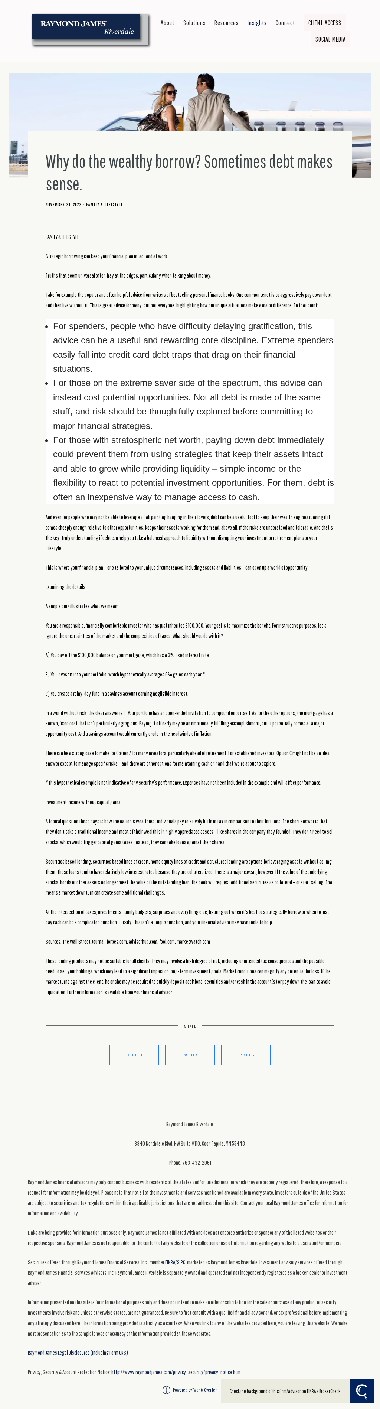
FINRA (170, 1262)
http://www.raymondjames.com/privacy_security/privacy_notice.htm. (176, 1372)
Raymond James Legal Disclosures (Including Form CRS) (78, 1352)
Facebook (134, 1054)
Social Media (330, 39)
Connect (285, 22)
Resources (226, 22)
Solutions (194, 22)
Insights (257, 22)
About (167, 22)
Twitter (190, 1054)
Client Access (324, 22)
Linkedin (245, 1054)
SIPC (181, 1262)
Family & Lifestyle (104, 204)
